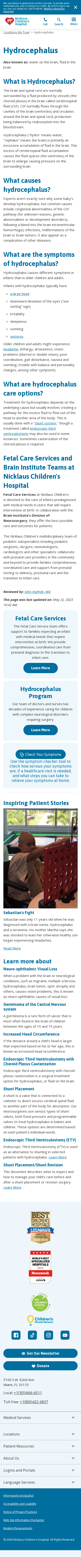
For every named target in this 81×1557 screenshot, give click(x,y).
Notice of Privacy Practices (20, 1512)
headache (10, 349)
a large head (19, 293)
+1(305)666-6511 (28, 1392)
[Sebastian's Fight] (40, 858)
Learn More (40, 668)
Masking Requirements (17, 1528)
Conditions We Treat (16, 32)
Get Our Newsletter (43, 1353)
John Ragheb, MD (38, 591)
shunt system (45, 423)
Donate (43, 1366)
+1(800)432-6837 (34, 1401)
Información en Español (18, 1495)
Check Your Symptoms (42, 754)
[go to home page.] (21, 22)
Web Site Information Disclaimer (23, 1520)
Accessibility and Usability (19, 1504)
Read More (12, 948)
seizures (16, 336)
